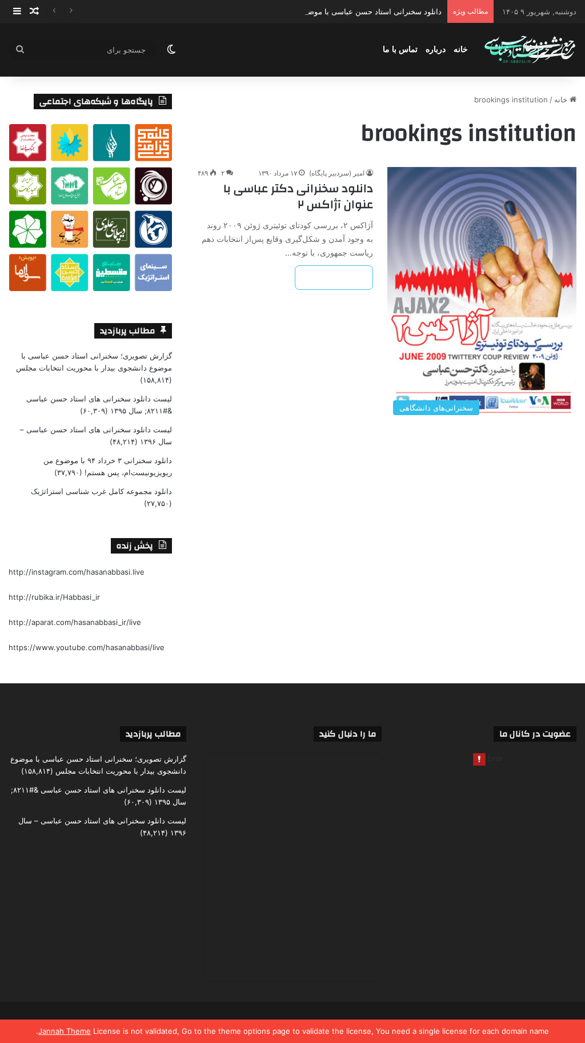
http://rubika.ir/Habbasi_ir (54, 597)
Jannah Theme (64, 1031)
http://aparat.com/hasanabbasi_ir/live (75, 622)
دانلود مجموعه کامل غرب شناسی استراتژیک (101, 491)
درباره (436, 49)
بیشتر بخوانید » (334, 277)
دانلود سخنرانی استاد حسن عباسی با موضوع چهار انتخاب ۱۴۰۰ (342, 11)
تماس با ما (400, 49)
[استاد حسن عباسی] (529, 50)
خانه (461, 49)
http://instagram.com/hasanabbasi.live (77, 571)
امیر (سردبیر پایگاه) (336, 173)
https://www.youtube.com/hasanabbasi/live (87, 647)
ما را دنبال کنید (347, 734)
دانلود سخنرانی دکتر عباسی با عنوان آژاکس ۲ (298, 196)
